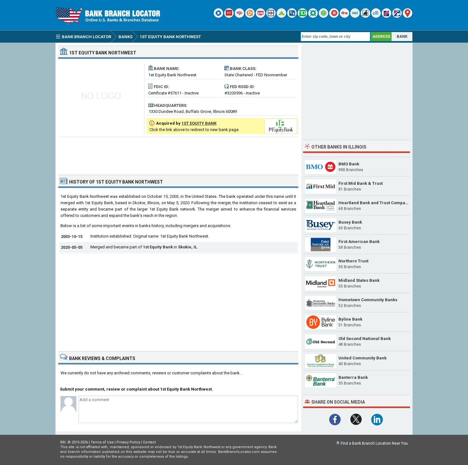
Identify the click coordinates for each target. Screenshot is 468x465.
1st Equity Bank (158, 247)
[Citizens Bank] (313, 16)
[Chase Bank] (218, 16)
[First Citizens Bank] (386, 16)
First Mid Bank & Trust (360, 183)
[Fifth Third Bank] (292, 16)
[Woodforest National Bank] (365, 16)
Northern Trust (353, 261)
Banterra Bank (353, 377)
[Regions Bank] (281, 16)
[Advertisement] (178, 153)
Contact (149, 442)
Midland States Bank (358, 280)
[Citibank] (376, 16)
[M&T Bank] (355, 16)
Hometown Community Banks (367, 299)
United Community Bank (362, 358)
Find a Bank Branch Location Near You (374, 443)
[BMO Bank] (334, 16)
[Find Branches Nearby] (407, 16)
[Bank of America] (239, 16)
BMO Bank (348, 164)
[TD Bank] (302, 16)
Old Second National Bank (364, 338)
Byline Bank (350, 319)
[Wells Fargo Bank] (229, 16)
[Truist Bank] (271, 16)
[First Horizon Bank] (397, 16)
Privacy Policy (128, 442)
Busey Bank (350, 222)
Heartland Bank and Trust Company (374, 202)
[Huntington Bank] (323, 16)
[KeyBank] (344, 16)
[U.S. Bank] (260, 16)
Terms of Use (102, 442)
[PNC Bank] (250, 16)
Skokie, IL (187, 247)
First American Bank (358, 241)
